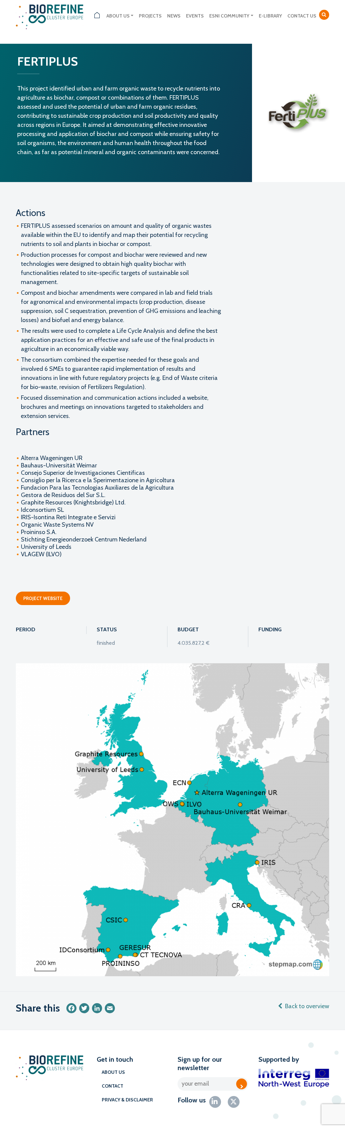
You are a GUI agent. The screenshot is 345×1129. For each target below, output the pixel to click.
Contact (112, 1086)
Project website (43, 598)
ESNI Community (229, 16)
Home (97, 16)
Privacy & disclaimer (127, 1100)
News (174, 16)
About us (118, 16)
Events (195, 16)
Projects (150, 16)
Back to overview (307, 1006)
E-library (270, 16)
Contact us (301, 16)
